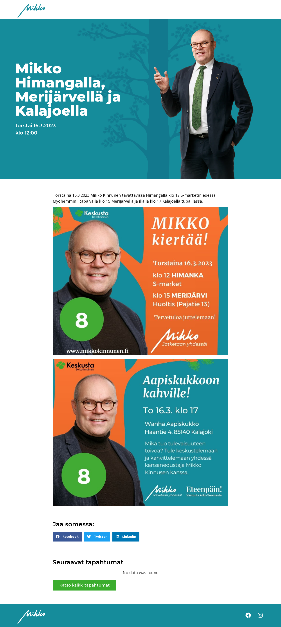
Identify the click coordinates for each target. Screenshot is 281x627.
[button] (67, 537)
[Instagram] (260, 615)
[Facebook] (248, 615)
